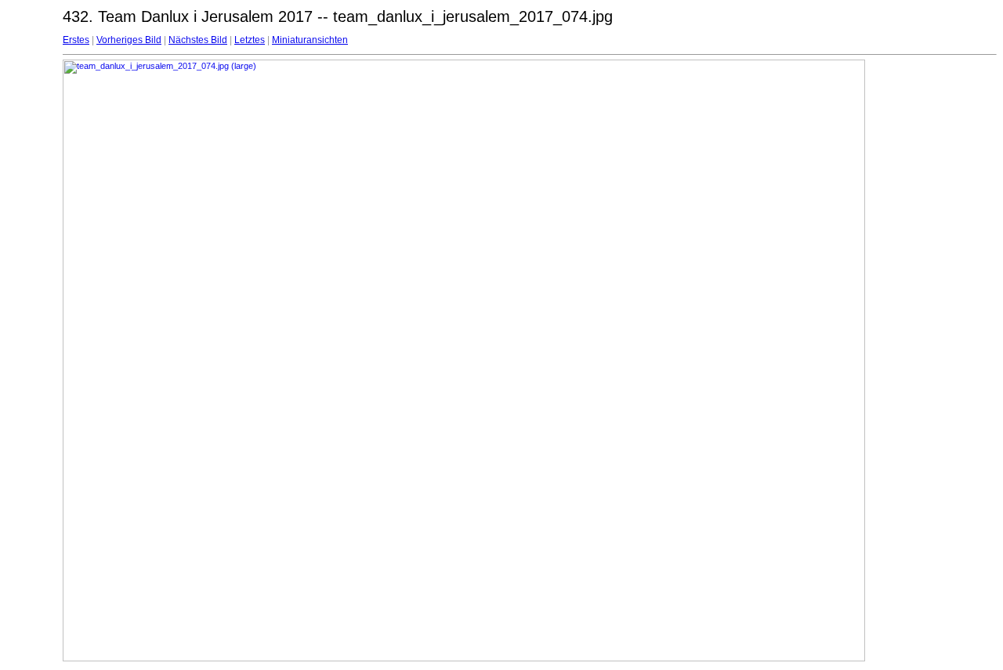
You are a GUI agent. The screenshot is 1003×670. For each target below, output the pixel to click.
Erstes (76, 39)
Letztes (249, 39)
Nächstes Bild (197, 39)
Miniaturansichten (310, 39)
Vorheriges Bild (128, 39)
